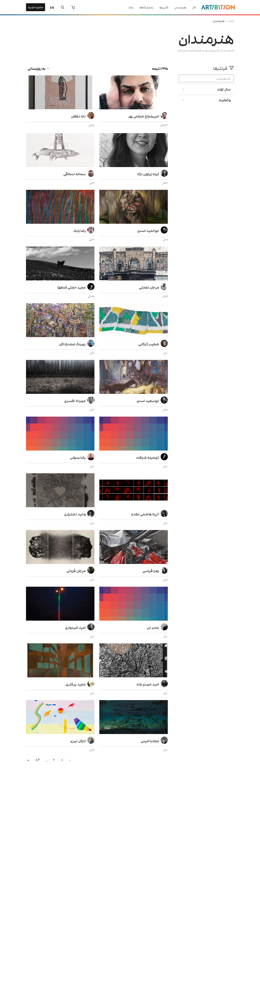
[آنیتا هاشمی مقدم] (133, 490)
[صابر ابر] (133, 604)
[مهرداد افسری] (60, 377)
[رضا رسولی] (60, 434)
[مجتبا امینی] (133, 717)
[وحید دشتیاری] (60, 490)
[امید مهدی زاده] (133, 660)
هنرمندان (180, 7)
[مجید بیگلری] (60, 660)
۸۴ (37, 760)
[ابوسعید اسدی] (133, 377)
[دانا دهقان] (60, 92)
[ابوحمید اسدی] (133, 207)
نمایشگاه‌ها (146, 7)
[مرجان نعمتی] (133, 264)
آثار (194, 7)
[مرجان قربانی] (60, 547)
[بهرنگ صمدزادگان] (60, 320)
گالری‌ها (163, 7)
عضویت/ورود (35, 7)
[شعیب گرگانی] (133, 320)
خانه (231, 21)
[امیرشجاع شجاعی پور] (133, 92)
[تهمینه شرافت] (133, 434)
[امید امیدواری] (60, 604)
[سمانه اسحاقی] (60, 150)
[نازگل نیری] (60, 717)
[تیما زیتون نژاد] (133, 150)
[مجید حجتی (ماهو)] (60, 264)
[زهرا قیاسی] (133, 547)
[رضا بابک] (60, 207)
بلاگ (130, 7)
